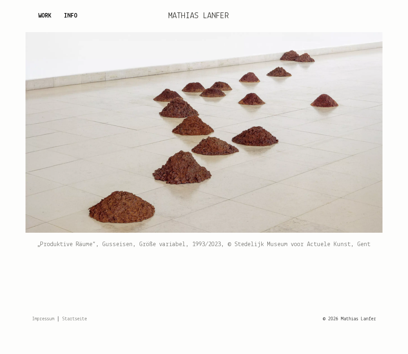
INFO (70, 16)
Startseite (74, 319)
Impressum (43, 319)
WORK (44, 16)
